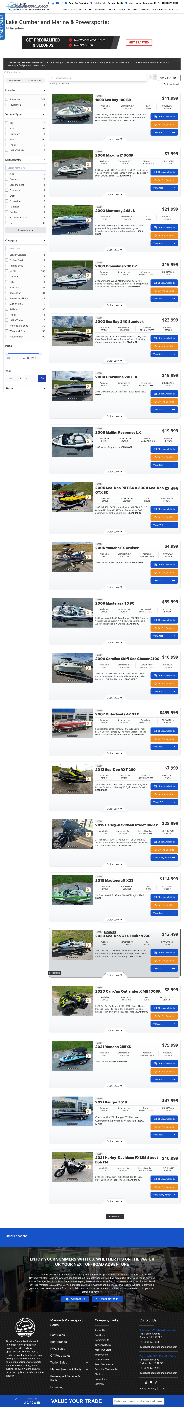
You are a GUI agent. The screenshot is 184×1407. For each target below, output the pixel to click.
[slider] (7, 353)
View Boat (158, 132)
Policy (142, 1388)
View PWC (158, 525)
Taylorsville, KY (103, 1344)
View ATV (157, 1023)
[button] (56, 109)
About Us (100, 1330)
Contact (173, 10)
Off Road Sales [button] (60, 1355)
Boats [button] (74, 10)
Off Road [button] (100, 10)
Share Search (173, 84)
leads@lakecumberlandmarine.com (158, 1346)
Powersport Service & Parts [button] (65, 1378)
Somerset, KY (102, 1340)
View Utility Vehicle (162, 857)
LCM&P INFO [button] (144, 10)
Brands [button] (82, 10)
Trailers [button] (111, 10)
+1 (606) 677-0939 (149, 1342)
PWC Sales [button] (57, 1348)
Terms (161, 1388)
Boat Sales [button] (57, 1335)
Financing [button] (57, 1387)
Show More (115, 1216)
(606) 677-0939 (170, 3)
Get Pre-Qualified (166, 124)
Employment (102, 1354)
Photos (98, 1374)
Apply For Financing (78, 3)
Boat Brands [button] (58, 1342)
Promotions (101, 1379)
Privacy (152, 1388)
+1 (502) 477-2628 (149, 1368)
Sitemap (99, 1383)
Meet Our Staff (103, 1349)
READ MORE (129, 120)
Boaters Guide (160, 10)
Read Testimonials (105, 1364)
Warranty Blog (102, 1359)
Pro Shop (100, 1335)
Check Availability (166, 116)
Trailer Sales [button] (58, 1362)
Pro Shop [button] (132, 10)
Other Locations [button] (16, 1236)
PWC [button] (91, 10)
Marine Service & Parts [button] (65, 1369)
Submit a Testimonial (106, 1369)
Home (66, 10)
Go (42, 378)
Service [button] (121, 10)
